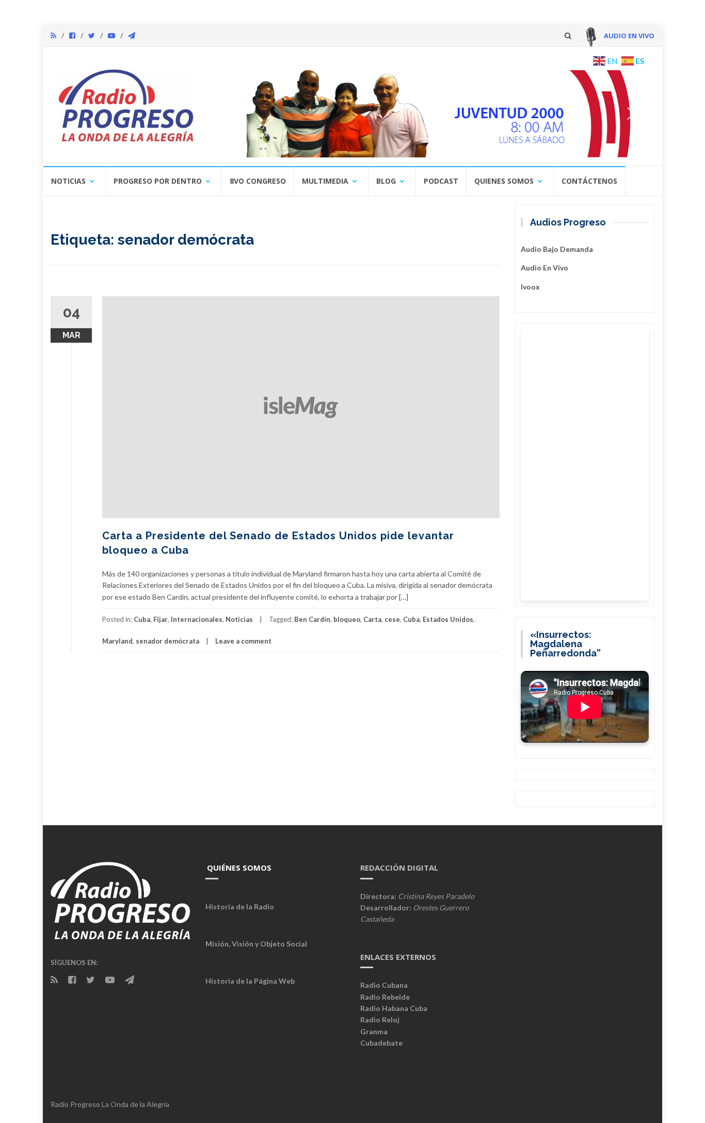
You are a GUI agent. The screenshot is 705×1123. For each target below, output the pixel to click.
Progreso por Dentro (158, 181)
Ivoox (530, 286)
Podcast (441, 181)
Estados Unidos (448, 619)
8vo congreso (258, 181)
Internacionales (196, 619)
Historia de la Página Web (250, 980)
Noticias (68, 181)
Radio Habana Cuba (393, 1008)
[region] (428, 113)
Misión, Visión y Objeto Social (256, 943)
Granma (374, 1031)
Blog (386, 181)
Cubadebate (381, 1042)
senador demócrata (167, 641)
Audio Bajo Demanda (557, 249)
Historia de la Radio (239, 906)
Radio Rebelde (385, 996)
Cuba (142, 619)
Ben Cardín (312, 619)
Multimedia (325, 181)
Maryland (117, 641)
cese (392, 619)
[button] (428, 113)
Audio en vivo (544, 267)
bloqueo (346, 619)
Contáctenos (589, 181)
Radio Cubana (384, 985)
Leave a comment (243, 641)
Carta (372, 619)
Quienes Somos (504, 181)
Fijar (160, 619)
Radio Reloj (379, 1019)
